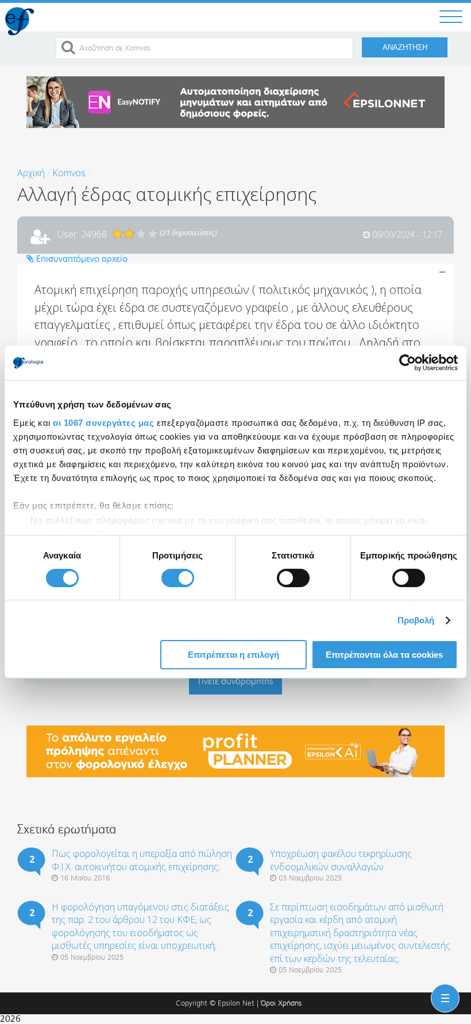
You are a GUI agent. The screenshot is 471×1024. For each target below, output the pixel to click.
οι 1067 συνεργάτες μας (103, 422)
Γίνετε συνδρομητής (235, 681)
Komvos (69, 172)
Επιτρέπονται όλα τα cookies (384, 655)
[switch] (177, 578)
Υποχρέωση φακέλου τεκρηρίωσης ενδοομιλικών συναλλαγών (341, 859)
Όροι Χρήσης (281, 1003)
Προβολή (416, 620)
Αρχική (31, 172)
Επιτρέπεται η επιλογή (233, 655)
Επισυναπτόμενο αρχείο (81, 258)
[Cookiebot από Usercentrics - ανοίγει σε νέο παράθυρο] (407, 362)
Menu (442, 989)
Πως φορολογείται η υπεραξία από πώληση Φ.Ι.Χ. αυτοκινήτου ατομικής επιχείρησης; (142, 859)
